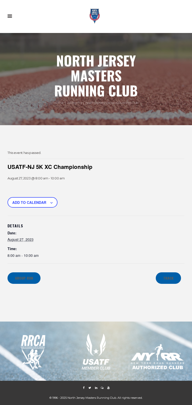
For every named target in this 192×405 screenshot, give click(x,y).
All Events (74, 102)
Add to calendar (29, 202)
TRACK (168, 278)
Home (58, 102)
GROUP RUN (24, 278)
